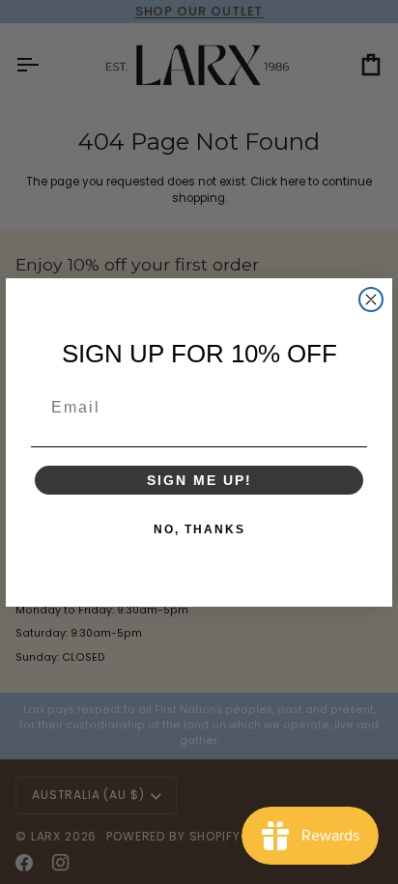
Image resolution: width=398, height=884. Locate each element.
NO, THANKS (199, 529)
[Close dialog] (371, 299)
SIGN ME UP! (199, 480)
